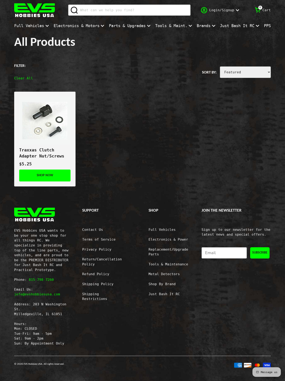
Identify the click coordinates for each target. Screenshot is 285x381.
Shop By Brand (162, 284)
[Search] (74, 10)
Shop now (45, 175)
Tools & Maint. (171, 25)
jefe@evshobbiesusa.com (37, 294)
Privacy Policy (96, 249)
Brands (204, 25)
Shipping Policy (97, 284)
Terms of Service (99, 239)
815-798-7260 (41, 280)
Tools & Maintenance (168, 264)
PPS (267, 25)
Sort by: (209, 73)
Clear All (23, 78)
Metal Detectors (164, 274)
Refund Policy (95, 274)
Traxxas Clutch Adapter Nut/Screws (41, 153)
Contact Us (92, 230)
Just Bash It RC (237, 25)
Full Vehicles (29, 25)
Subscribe (259, 252)
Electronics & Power (168, 239)
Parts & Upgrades (127, 25)
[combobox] (129, 10)
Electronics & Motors (77, 25)
